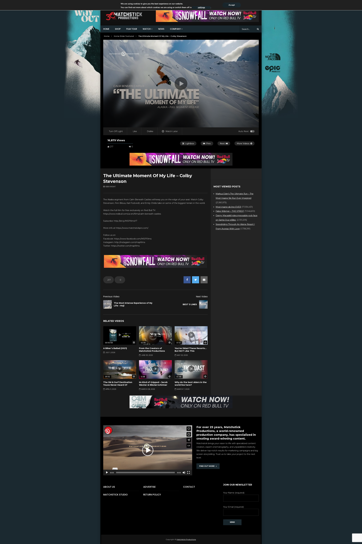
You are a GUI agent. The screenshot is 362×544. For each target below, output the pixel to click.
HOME (106, 28)
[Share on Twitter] (195, 279)
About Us (109, 487)
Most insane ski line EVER (228, 207)
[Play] (106, 472)
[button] (147, 450)
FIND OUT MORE (207, 466)
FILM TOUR (131, 28)
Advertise (149, 487)
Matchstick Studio (115, 494)
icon (120, 335)
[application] (147, 450)
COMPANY (175, 28)
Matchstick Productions (186, 539)
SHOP (118, 28)
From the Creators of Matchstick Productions (152, 349)
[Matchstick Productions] (127, 16)
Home (106, 36)
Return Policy (152, 494)
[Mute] (184, 472)
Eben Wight (111, 186)
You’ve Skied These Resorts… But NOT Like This (191, 349)
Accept (232, 5)
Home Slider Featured (124, 36)
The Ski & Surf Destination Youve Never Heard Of (117, 383)
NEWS (161, 28)
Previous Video (111, 296)
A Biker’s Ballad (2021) (115, 348)
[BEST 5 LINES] (203, 304)
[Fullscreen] (188, 472)
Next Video (202, 296)
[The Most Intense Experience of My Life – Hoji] (107, 304)
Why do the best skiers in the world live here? (191, 383)
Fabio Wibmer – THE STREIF (230, 211)
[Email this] (204, 279)
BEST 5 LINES (190, 304)
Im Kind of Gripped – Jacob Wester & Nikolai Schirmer (153, 383)
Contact (189, 487)
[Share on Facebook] (187, 279)
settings (201, 7)
